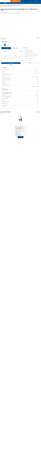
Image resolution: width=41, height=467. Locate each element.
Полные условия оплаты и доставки (29, 58)
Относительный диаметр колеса (6, 74)
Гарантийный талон (4, 103)
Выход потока (4, 81)
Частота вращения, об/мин (5, 79)
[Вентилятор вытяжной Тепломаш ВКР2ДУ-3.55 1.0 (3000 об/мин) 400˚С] (20, 121)
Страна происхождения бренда (6, 96)
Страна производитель (5, 98)
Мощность (3, 71)
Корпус (3, 86)
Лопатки (3, 76)
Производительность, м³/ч (5, 69)
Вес (2, 91)
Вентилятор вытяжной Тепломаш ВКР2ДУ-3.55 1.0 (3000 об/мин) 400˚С (20, 128)
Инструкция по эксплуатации (6, 101)
